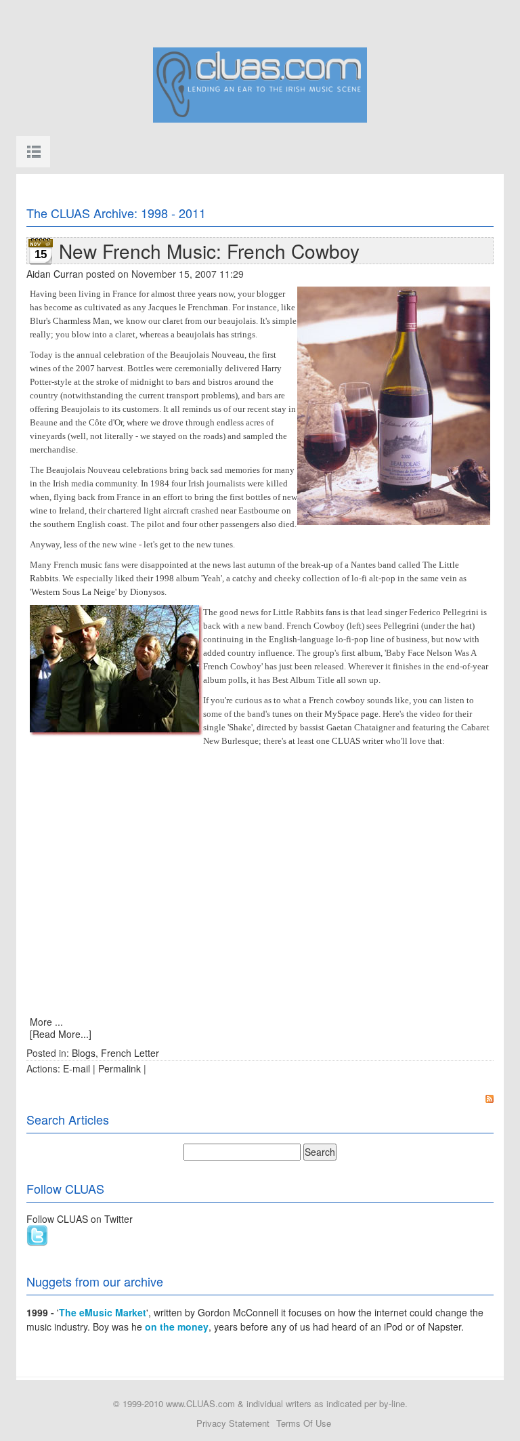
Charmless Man (81, 321)
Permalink (119, 1068)
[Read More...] (60, 1034)
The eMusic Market (102, 1312)
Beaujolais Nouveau (207, 355)
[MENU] (33, 151)
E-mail (76, 1068)
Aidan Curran (54, 273)
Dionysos (147, 592)
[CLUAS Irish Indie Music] (260, 83)
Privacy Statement (232, 1423)
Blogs (83, 1053)
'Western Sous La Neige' (73, 592)
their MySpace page (341, 714)
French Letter (130, 1053)
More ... (46, 1021)
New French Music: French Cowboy (209, 250)
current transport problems (187, 395)
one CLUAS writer (349, 741)
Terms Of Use (303, 1423)
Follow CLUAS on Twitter (79, 1219)
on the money (177, 1326)
